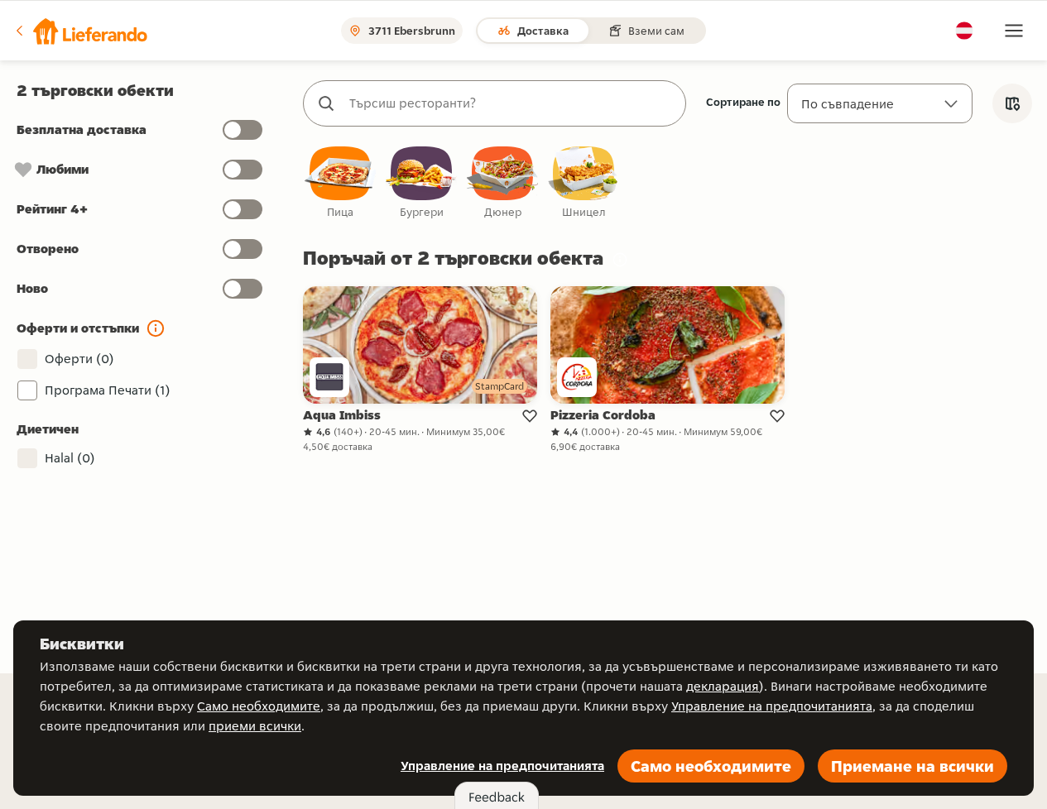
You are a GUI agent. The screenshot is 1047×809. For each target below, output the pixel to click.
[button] (80, 30)
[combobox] (511, 103)
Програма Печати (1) (107, 390)
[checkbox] (340, 183)
